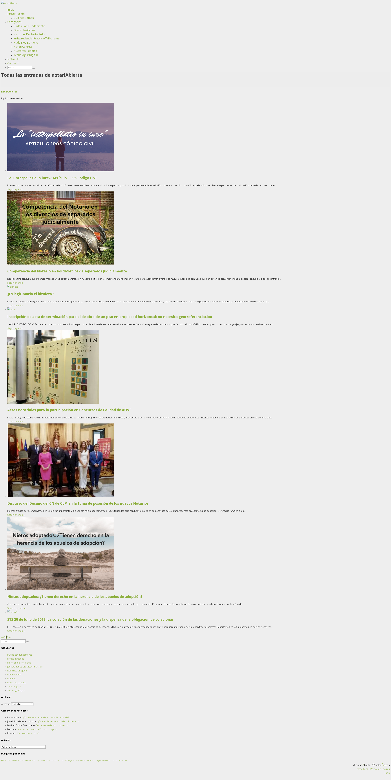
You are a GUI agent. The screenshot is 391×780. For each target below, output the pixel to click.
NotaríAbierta (22, 46)
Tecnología (96, 760)
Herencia (29, 760)
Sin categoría (14, 686)
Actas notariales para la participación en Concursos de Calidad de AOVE (69, 410)
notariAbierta (9, 91)
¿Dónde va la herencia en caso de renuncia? (46, 717)
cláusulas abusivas (17, 760)
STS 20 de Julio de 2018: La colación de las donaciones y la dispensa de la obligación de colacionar (90, 619)
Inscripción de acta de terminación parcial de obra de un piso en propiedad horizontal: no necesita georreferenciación (109, 316)
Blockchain (5, 760)
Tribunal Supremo (119, 760)
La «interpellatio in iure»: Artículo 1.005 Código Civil (52, 178)
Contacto (13, 63)
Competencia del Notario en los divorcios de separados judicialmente (67, 271)
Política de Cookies (380, 768)
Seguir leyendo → (16, 189)
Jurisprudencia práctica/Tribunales (36, 38)
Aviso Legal (362, 768)
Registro (71, 760)
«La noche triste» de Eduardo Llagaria (37, 729)
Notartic (58, 760)
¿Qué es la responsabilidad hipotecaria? (58, 721)
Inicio (10, 9)
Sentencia (79, 760)
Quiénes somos (23, 18)
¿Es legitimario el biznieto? (30, 294)
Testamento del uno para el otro (53, 725)
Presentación (16, 13)
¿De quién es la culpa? (27, 733)
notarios (51, 760)
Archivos (5, 703)
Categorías (14, 22)
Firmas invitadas (24, 30)
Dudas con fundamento (29, 26)
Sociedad (87, 760)
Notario (44, 760)
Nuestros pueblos (25, 51)
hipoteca (36, 760)
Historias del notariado (29, 34)
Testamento (106, 760)
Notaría (65, 760)
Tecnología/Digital (25, 55)
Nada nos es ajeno (25, 42)
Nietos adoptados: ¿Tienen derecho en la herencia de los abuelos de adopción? (74, 596)
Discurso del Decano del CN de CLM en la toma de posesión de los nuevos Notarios (77, 503)
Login (387, 772)
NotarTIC (13, 59)
